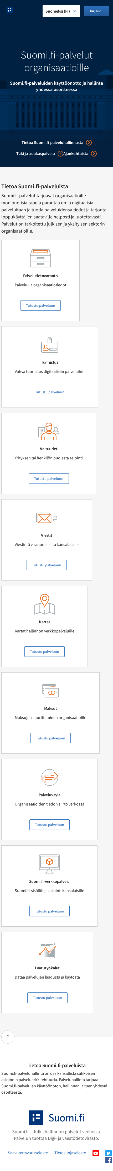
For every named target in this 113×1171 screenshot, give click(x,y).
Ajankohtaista (75, 153)
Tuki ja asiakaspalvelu (35, 153)
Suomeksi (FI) (57, 11)
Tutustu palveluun (40, 305)
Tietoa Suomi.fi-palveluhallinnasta (52, 142)
